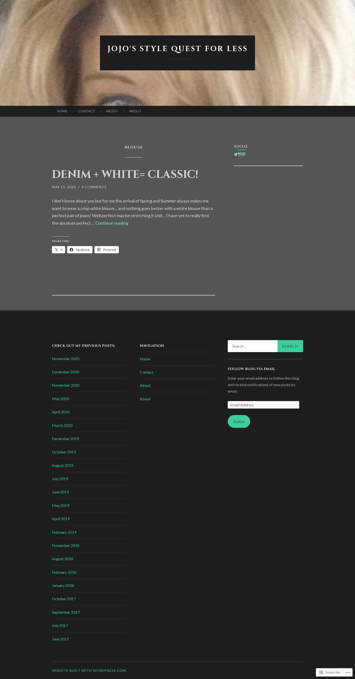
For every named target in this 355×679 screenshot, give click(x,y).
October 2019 (64, 452)
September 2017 (66, 612)
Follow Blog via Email (251, 369)
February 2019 (64, 532)
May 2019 (60, 505)
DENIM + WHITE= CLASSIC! (125, 174)
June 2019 (60, 492)
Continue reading (111, 223)
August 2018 (62, 558)
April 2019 (61, 518)
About (112, 111)
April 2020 (61, 412)
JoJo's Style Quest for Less (177, 49)
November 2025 (65, 358)
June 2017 (60, 639)
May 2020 (60, 398)
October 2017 (64, 598)
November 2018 (65, 545)
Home (62, 111)
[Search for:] (265, 346)
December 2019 (65, 438)
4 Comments (94, 187)
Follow (238, 421)
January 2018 (63, 585)
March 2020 (62, 425)
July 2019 (60, 478)
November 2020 (65, 385)
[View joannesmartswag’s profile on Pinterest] (244, 154)
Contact (86, 111)
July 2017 (60, 625)
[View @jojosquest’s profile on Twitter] (236, 154)
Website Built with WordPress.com (89, 670)
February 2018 (64, 572)
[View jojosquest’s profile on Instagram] (240, 154)
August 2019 (62, 465)
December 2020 (65, 372)
